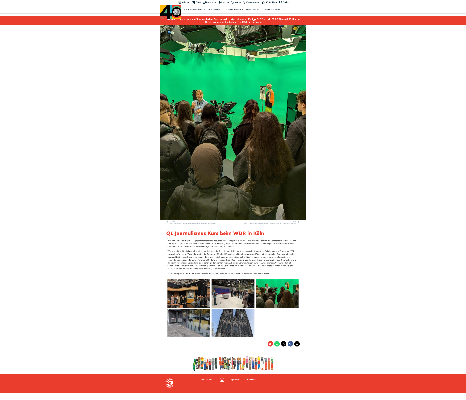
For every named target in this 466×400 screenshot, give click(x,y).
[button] (270, 344)
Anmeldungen (252, 9)
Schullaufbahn (233, 9)
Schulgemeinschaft (193, 9)
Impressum (235, 379)
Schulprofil (214, 9)
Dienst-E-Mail (206, 379)
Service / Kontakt (273, 9)
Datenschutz (250, 379)
